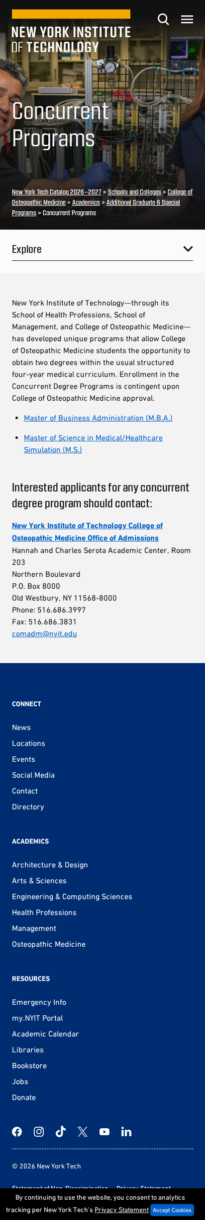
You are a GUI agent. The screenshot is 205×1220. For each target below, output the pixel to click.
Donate (24, 1097)
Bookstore (29, 1065)
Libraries (28, 1049)
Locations (28, 742)
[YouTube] (104, 1132)
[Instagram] (39, 1132)
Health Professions (44, 912)
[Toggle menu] (187, 19)
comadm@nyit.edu (44, 633)
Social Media (33, 774)
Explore (27, 248)
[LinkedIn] (126, 1132)
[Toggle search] (163, 19)
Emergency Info (39, 1001)
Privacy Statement (122, 1210)
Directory (28, 806)
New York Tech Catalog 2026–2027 (57, 191)
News (21, 727)
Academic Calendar (45, 1033)
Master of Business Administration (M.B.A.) (98, 417)
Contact (25, 790)
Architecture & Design (50, 864)
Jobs (20, 1081)
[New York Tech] (71, 31)
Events (23, 758)
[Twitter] (83, 1132)
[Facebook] (17, 1132)
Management (34, 927)
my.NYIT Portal (37, 1017)
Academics (86, 202)
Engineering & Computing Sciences (72, 896)
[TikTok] (61, 1132)
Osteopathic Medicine (49, 943)
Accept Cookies (172, 1210)
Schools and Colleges (134, 191)
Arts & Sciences (39, 880)
